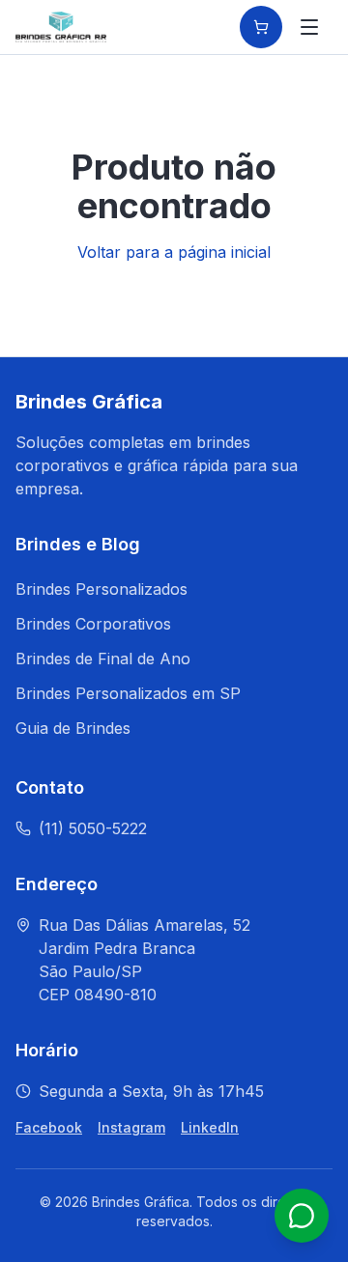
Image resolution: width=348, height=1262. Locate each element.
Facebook (48, 1127)
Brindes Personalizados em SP (128, 693)
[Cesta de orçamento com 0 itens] (261, 27)
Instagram (131, 1127)
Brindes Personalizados (101, 589)
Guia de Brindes (72, 728)
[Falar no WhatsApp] (302, 1216)
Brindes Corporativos (93, 623)
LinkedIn (210, 1127)
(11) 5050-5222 (93, 828)
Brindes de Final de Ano (102, 658)
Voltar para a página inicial (174, 252)
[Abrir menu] (309, 27)
